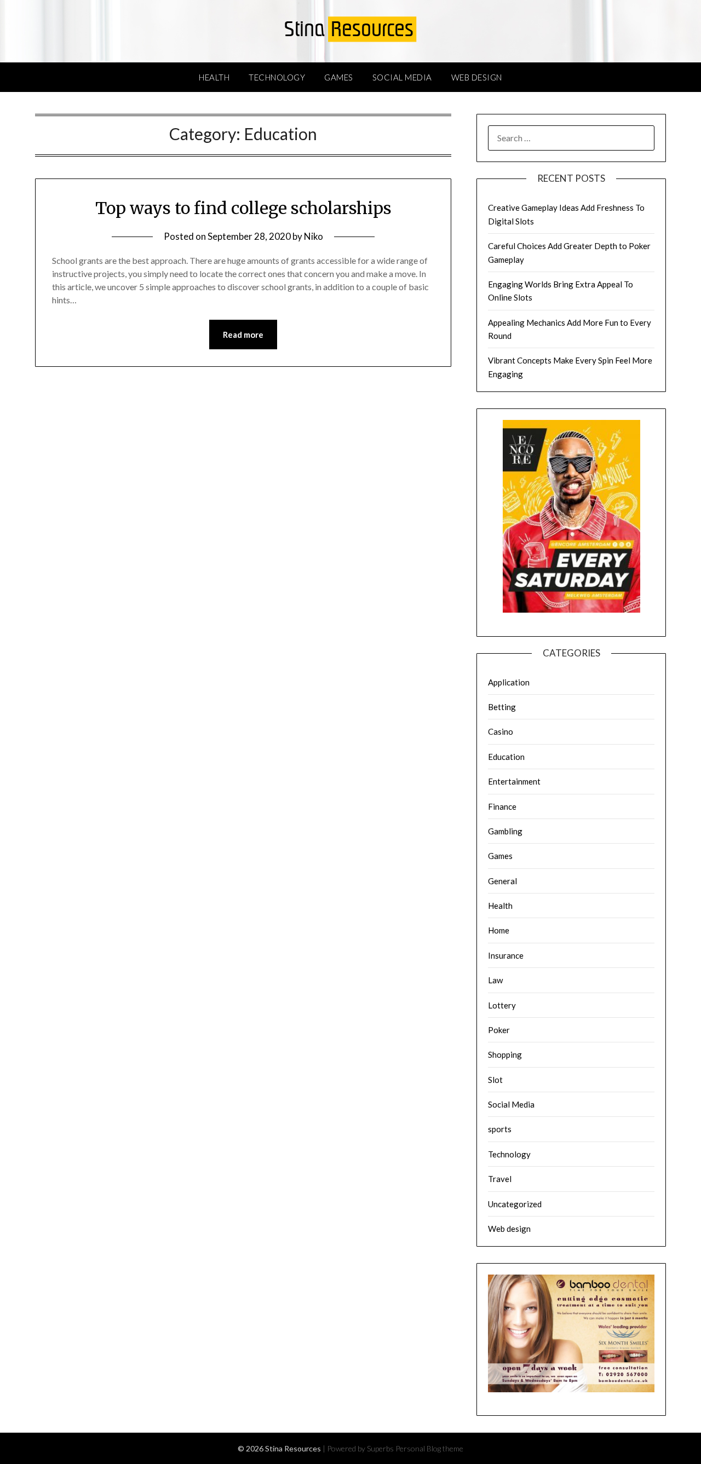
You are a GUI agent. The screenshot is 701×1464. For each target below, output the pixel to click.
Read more (243, 334)
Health (214, 77)
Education (506, 757)
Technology (277, 77)
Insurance (506, 955)
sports (500, 1129)
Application (509, 682)
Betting (502, 707)
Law (495, 980)
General (502, 881)
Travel (500, 1179)
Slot (495, 1080)
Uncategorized (515, 1204)
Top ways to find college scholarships (243, 208)
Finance (502, 806)
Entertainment (514, 781)
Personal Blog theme (429, 1448)
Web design (476, 77)
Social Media (402, 77)
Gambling (505, 831)
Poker (499, 1030)
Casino (500, 731)
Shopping (505, 1054)
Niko (313, 236)
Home (498, 930)
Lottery (502, 1005)
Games (338, 77)
